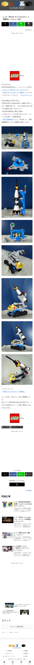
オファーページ (26, 95)
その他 (25, 656)
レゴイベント (9, 653)
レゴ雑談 (25, 651)
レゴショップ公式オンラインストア (14, 90)
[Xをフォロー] (17, 484)
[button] (28, 24)
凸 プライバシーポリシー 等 (17, 659)
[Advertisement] (17, 51)
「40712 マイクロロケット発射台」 (14, 92)
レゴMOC (25, 653)
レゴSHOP (6, 427)
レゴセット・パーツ (17, 427)
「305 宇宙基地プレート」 (11, 119)
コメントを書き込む (17, 626)
